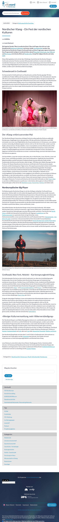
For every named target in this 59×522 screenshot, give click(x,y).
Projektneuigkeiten (9, 429)
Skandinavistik (15, 357)
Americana (43, 52)
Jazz (48, 52)
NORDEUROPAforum (10, 396)
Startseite (18, 505)
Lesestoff (6, 423)
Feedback (52, 505)
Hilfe (33, 2)
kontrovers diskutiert (17, 48)
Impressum (26, 505)
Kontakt (53, 2)
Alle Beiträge (9, 379)
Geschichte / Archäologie (11, 446)
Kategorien (8, 434)
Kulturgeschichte (23, 23)
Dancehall (37, 52)
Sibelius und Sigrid (51, 331)
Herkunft (7, 387)
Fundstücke (7, 414)
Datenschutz (33, 505)
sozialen (28, 348)
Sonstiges (31, 23)
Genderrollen (28, 54)
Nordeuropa (43, 357)
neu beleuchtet (38, 48)
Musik (29, 357)
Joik (20, 331)
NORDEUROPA (48, 346)
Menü (54, 6)
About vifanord (10, 505)
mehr (3, 56)
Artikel (6, 411)
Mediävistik (7, 438)
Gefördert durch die (29, 494)
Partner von (29, 486)
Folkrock (52, 52)
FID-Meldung (8, 417)
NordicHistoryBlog (9, 393)
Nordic (53, 211)
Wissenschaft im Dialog (11, 458)
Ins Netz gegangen (9, 420)
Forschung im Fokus (9, 455)
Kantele (4, 331)
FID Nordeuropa (9, 390)
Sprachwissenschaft (10, 443)
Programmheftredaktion (27, 287)
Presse (39, 287)
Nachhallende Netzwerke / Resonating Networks (18, 402)
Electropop (8, 54)
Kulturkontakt (36, 357)
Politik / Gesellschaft (10, 452)
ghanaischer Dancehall (39, 331)
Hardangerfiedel (11, 331)
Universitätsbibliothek (32, 477)
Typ (5, 408)
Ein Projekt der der (29, 477)
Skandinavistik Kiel (9, 399)
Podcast (6, 426)
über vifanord (43, 2)
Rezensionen (8, 461)
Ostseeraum (23, 357)
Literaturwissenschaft (10, 440)
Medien (33, 348)
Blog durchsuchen (10, 368)
